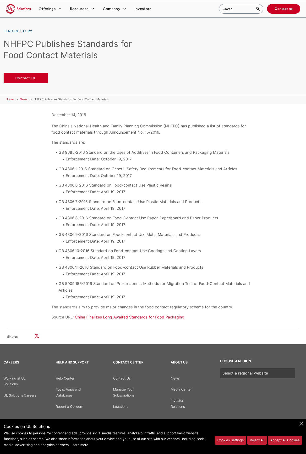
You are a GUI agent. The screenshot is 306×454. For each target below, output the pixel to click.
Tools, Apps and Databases (68, 392)
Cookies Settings (230, 440)
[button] (50, 9)
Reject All (257, 440)
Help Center (65, 378)
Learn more (79, 445)
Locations (120, 406)
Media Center (181, 389)
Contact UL (25, 78)
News (23, 99)
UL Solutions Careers (20, 395)
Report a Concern (69, 406)
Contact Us (122, 378)
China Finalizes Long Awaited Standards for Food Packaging (129, 317)
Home (10, 99)
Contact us (284, 9)
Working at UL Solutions (15, 381)
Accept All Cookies (285, 440)
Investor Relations (178, 403)
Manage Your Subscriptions (123, 392)
